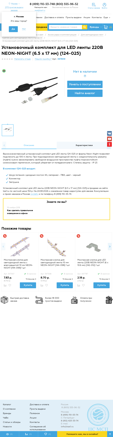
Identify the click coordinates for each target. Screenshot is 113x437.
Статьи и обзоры (11, 422)
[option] (33, 95)
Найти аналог (85, 93)
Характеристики (84, 145)
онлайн (34, 194)
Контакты (97, 17)
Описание (29, 145)
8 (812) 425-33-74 (69, 420)
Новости (7, 426)
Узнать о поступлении (85, 84)
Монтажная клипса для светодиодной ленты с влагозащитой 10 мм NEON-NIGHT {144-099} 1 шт (18, 264)
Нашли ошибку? (43, 59)
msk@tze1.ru (40, 10)
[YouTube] (109, 139)
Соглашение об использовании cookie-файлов (38, 429)
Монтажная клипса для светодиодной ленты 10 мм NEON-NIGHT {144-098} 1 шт (55, 262)
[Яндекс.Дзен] (109, 144)
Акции (86, 17)
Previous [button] (4, 145)
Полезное (35, 413)
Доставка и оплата (54, 17)
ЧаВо (5, 418)
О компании (36, 17)
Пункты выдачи (74, 17)
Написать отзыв (22, 59)
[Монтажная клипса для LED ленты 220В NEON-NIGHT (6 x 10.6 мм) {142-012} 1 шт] (93, 246)
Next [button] (110, 246)
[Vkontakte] (109, 133)
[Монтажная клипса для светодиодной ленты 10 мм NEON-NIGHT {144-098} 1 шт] (56, 246)
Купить (28, 285)
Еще (106, 17)
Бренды (7, 413)
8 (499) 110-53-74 (41, 4)
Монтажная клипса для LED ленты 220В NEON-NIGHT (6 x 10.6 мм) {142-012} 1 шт (92, 262)
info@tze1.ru (67, 426)
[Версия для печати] (110, 60)
